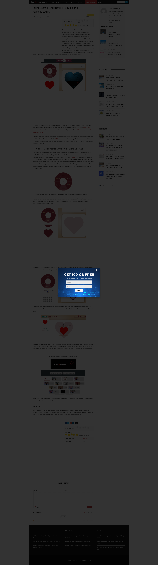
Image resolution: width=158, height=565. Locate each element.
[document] (79, 282)
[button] (97, 270)
